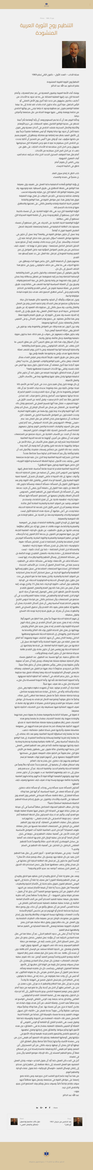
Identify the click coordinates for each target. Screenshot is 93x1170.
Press (42, 18)
